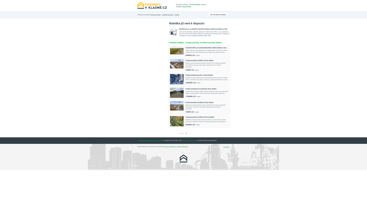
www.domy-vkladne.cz (170, 146)
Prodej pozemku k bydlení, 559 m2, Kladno (200, 117)
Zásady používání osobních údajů (154, 140)
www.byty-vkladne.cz (182, 146)
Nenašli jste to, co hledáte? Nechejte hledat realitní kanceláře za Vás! (203, 29)
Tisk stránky (140, 140)
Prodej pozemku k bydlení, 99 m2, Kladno (200, 60)
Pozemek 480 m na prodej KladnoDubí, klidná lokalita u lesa (206, 47)
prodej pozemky (156, 15)
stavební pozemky (167, 15)
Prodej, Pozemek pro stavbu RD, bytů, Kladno (201, 89)
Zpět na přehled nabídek (218, 15)
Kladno (177, 15)
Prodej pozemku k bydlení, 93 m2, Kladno (200, 102)
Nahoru (181, 133)
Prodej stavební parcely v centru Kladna (199, 75)
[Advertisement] (151, 36)
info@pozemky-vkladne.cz (189, 140)
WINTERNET (226, 147)
